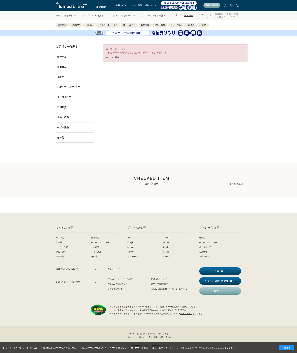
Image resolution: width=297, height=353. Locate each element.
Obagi (130, 242)
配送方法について (159, 279)
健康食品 (76, 25)
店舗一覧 (218, 271)
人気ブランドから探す (93, 15)
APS (129, 237)
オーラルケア (129, 25)
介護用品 (190, 25)
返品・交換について (160, 284)
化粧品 (89, 25)
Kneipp (166, 252)
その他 (203, 25)
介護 (233, 17)
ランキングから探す (122, 15)
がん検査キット (222, 17)
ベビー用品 (176, 25)
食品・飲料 (160, 25)
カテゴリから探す (64, 15)
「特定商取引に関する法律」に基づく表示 (148, 333)
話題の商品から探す (67, 269)
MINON (130, 252)
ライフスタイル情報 (212, 281)
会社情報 (152, 337)
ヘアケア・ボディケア (107, 25)
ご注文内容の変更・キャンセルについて (169, 289)
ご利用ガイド (120, 5)
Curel (165, 247)
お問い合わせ (150, 5)
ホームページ (186, 313)
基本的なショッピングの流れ (121, 279)
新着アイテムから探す (68, 282)
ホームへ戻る (112, 57)
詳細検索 (188, 15)
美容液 (235, 14)
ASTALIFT (132, 247)
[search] (176, 15)
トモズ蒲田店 (98, 7)
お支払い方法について (118, 284)
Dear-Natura (132, 256)
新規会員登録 (212, 5)
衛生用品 (62, 25)
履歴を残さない (236, 184)
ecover (166, 256)
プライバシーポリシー (135, 337)
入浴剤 (228, 14)
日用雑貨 (145, 25)
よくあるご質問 (135, 5)
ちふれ (166, 242)
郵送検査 (219, 14)
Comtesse (167, 237)
